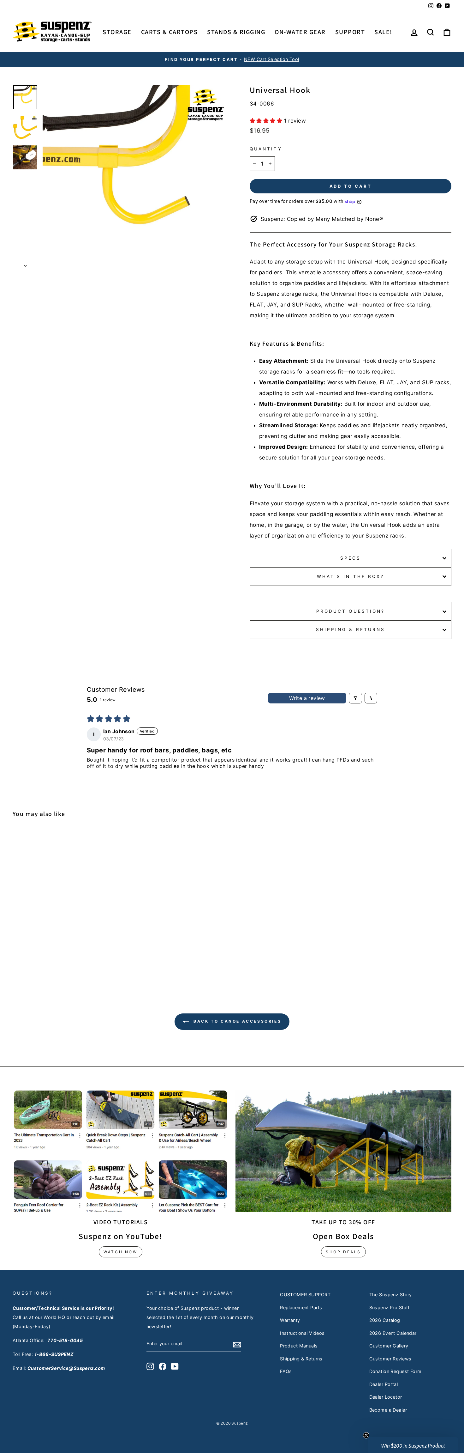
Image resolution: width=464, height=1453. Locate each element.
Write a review (307, 698)
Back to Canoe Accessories (237, 1021)
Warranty (290, 1320)
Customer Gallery (388, 1345)
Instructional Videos (302, 1333)
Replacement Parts (301, 1307)
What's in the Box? (350, 576)
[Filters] (355, 698)
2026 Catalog (384, 1320)
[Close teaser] (366, 1435)
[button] (267, 121)
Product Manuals (299, 1345)
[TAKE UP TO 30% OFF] (343, 1151)
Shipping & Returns (350, 629)
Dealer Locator (385, 1397)
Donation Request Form (395, 1371)
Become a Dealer (388, 1410)
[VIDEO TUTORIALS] (121, 1151)
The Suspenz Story (390, 1294)
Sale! (383, 32)
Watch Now (120, 1251)
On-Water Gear (300, 32)
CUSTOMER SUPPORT (305, 1294)
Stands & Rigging (236, 32)
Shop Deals (343, 1251)
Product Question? (350, 611)
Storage (117, 32)
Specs (350, 558)
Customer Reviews (390, 1358)
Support (350, 32)
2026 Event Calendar (393, 1333)
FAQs (286, 1371)
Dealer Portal (383, 1384)
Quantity (266, 148)
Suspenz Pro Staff (389, 1307)
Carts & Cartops (169, 32)
